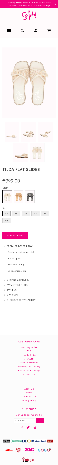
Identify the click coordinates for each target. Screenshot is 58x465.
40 (6, 220)
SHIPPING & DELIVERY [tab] (18, 280)
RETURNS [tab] (12, 290)
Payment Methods (29, 362)
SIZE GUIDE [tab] (13, 295)
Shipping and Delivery (29, 366)
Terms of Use (29, 396)
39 (45, 213)
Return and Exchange (29, 370)
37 (25, 213)
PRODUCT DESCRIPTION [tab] (20, 246)
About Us (29, 389)
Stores (29, 392)
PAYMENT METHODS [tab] (17, 285)
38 (35, 213)
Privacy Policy (29, 400)
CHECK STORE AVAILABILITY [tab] (21, 300)
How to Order (29, 355)
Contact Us (29, 374)
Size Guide (29, 359)
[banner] (29, 16)
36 (16, 213)
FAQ (29, 351)
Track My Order (29, 347)
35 (6, 213)
